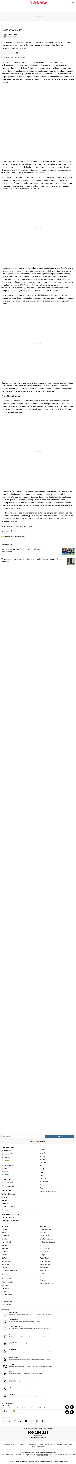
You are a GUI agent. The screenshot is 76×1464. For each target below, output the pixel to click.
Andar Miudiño (7, 1295)
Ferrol (42, 1169)
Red (41, 1245)
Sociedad (5, 1252)
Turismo (29, 526)
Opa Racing (6, 1288)
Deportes (5, 1248)
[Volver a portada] (38, 3)
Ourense (43, 1178)
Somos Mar (6, 1264)
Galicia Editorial (40, 1446)
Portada (4, 1229)
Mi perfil (4, 1168)
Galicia (4, 1232)
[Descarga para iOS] (67, 1407)
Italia (21, 526)
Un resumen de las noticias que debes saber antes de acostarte (24, 1320)
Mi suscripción (6, 1151)
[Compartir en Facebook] (13, 53)
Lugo (41, 1175)
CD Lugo (5, 1291)
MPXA (33, 1446)
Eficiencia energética (8, 1217)
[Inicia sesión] (72, 2)
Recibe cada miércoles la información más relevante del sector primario (26, 1343)
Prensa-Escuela (68, 1444)
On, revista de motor (47, 1283)
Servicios (4, 1197)
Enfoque (43, 1255)
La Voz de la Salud (46, 1229)
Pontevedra (44, 1181)
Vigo (41, 1188)
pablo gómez (13, 34)
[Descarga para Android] (72, 1407)
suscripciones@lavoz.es (38, 1437)
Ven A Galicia (44, 1252)
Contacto (4, 1210)
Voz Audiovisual (32, 1444)
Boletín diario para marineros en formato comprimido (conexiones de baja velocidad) (29, 1350)
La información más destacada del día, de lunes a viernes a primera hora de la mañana (30, 1313)
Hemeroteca (5, 1157)
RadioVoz (40, 1444)
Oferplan (4, 1200)
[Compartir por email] (9, 53)
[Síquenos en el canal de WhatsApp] (37, 1421)
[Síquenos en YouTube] (26, 1421)
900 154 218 (38, 1432)
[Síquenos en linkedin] (20, 1421)
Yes (41, 1277)
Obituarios (5, 1267)
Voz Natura (59, 1444)
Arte (25, 526)
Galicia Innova (45, 1264)
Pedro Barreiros (6, 551)
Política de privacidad (21, 1461)
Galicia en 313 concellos (48, 1191)
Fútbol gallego (7, 1301)
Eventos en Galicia (8, 1207)
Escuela (42, 1280)
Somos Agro (6, 1261)
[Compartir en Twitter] (17, 53)
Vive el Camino (45, 1258)
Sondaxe (47, 1444)
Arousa (42, 1156)
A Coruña (43, 1150)
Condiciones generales (46, 1461)
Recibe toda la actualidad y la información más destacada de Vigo (25, 1388)
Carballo (43, 1162)
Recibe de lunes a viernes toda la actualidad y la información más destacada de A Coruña (30, 1365)
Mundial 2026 (6, 1279)
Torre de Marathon (8, 1282)
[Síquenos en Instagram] (15, 1421)
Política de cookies (34, 1461)
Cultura (4, 1255)
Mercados (43, 1270)
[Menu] (3, 3)
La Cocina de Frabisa (47, 1242)
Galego (42, 1141)
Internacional (6, 1242)
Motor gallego (6, 1304)
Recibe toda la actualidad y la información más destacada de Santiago (26, 1380)
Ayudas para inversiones (10, 1221)
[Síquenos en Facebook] (4, 1421)
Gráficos (4, 1258)
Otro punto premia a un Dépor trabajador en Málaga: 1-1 (22, 549)
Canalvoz (53, 1444)
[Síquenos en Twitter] (9, 1421)
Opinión (4, 1245)
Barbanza (43, 1159)
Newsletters (5, 1171)
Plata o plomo (44, 1248)
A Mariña (43, 1153)
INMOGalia (5, 1203)
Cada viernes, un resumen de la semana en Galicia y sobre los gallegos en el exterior (29, 1358)
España (4, 1239)
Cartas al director (7, 1183)
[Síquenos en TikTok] (31, 1421)
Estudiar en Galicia (46, 1239)
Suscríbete (5, 1160)
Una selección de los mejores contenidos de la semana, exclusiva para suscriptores (29, 1327)
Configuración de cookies (61, 1461)
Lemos (42, 1172)
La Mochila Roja (45, 1261)
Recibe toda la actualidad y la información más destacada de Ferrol (25, 1372)
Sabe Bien (43, 1232)
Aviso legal (11, 1461)
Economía (5, 1236)
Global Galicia (45, 1236)
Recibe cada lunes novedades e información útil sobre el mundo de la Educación (28, 1335)
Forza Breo (5, 1298)
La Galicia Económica (9, 1271)
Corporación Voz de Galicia (10, 1444)
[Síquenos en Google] (42, 1421)
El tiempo (5, 1274)
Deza (41, 1166)
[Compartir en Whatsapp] (4, 53)
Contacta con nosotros (9, 1186)
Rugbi (12, 526)
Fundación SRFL (23, 1444)
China (17, 526)
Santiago (43, 1185)
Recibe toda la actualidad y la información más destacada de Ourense (26, 1395)
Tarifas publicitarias (8, 1194)
